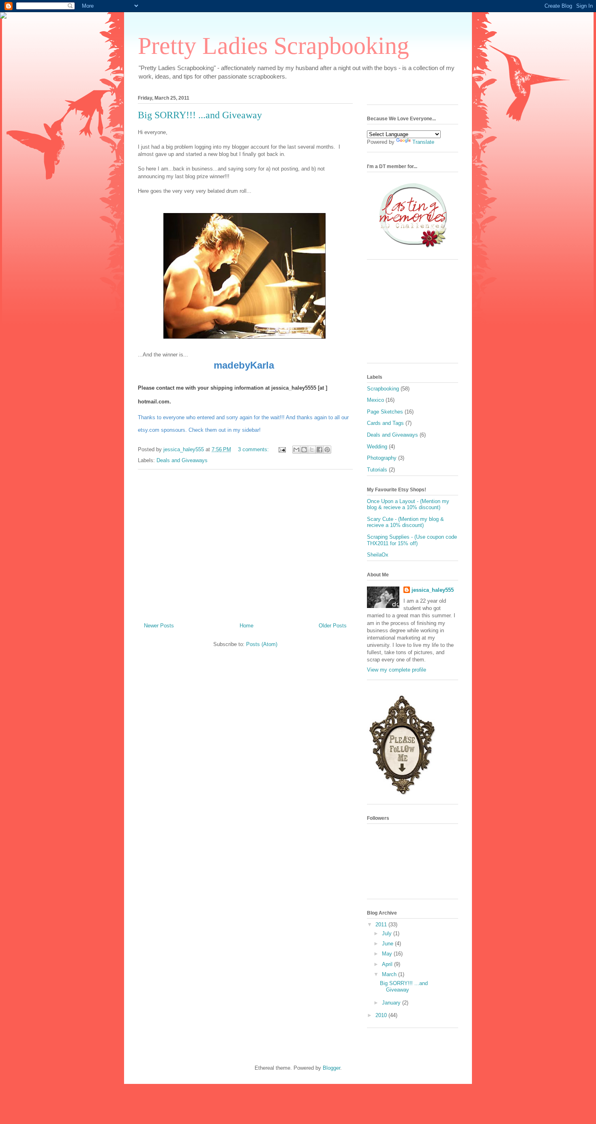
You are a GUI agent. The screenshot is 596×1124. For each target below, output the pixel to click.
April (388, 964)
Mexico (375, 400)
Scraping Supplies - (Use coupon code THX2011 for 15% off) (412, 540)
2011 (381, 924)
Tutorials (377, 470)
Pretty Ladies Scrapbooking (273, 45)
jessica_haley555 (433, 590)
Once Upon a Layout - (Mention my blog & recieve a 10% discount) (408, 504)
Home (246, 626)
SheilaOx (377, 555)
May (388, 954)
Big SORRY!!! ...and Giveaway (200, 115)
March (390, 974)
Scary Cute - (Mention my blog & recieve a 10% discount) (405, 522)
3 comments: (254, 449)
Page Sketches (385, 412)
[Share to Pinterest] (327, 450)
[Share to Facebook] (319, 450)
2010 (381, 1015)
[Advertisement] (245, 542)
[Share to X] (312, 450)
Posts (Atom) (261, 644)
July (387, 933)
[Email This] (296, 450)
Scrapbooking (383, 389)
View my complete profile (396, 670)
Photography (382, 458)
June (388, 944)
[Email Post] (281, 449)
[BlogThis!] (304, 450)
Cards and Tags (385, 423)
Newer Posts (159, 626)
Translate (423, 142)
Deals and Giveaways (182, 460)
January (392, 1003)
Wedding (377, 447)
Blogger (331, 1068)
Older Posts (333, 626)
